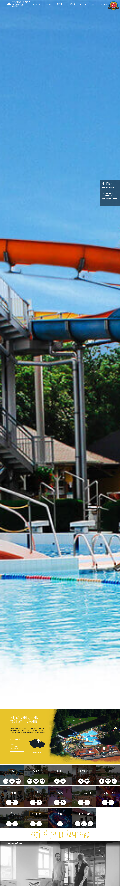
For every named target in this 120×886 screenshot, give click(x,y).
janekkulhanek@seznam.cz (17, 751)
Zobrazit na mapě (37, 752)
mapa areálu (13, 756)
